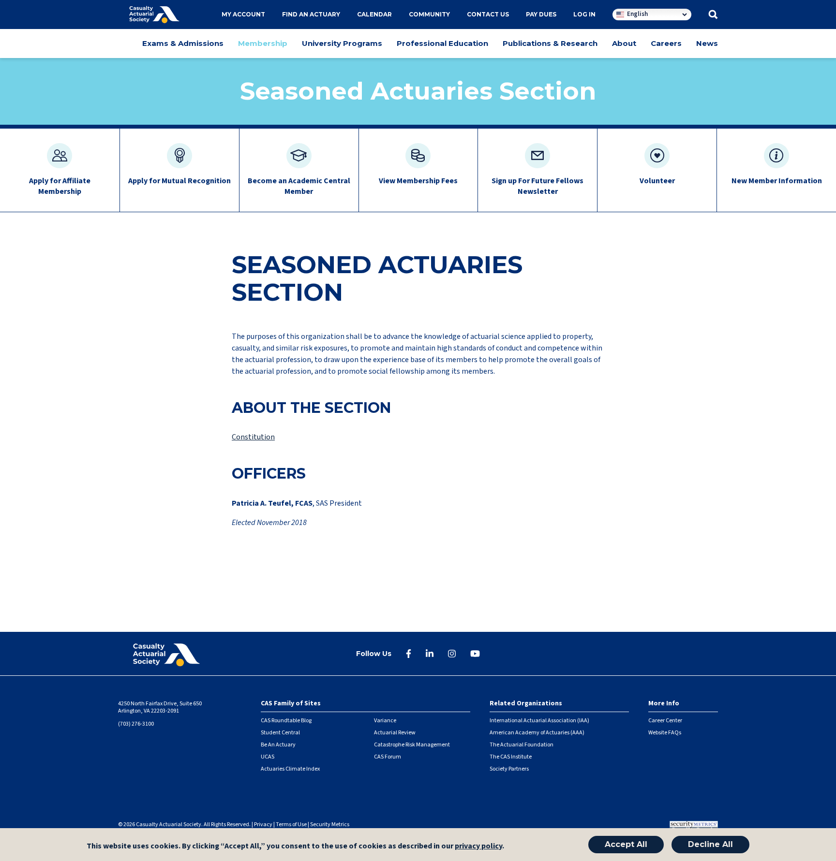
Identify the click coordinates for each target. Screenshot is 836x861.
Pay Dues (541, 14)
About (624, 43)
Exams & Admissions (183, 43)
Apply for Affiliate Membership (59, 186)
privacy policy (478, 846)
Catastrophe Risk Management (412, 745)
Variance (385, 720)
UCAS (267, 757)
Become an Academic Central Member (299, 186)
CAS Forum (387, 757)
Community (429, 14)
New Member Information (777, 180)
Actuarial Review (395, 733)
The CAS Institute (511, 757)
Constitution (253, 437)
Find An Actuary (311, 14)
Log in (584, 14)
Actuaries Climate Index (290, 769)
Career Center (665, 720)
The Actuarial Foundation (521, 745)
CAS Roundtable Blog (286, 720)
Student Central (280, 733)
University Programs (342, 43)
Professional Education (442, 43)
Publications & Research (550, 43)
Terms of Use (291, 824)
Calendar (374, 14)
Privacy (263, 824)
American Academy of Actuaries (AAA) (537, 733)
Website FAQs (664, 733)
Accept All (626, 844)
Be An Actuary (278, 745)
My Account (243, 14)
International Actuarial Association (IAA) (539, 720)
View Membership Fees (418, 180)
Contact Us (488, 14)
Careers (666, 43)
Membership (262, 43)
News (707, 43)
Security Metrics (329, 824)
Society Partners (509, 769)
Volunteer (657, 180)
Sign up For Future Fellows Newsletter (537, 186)
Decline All (710, 844)
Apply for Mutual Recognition (179, 180)
